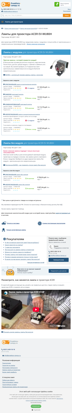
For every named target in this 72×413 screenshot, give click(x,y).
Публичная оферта (8, 380)
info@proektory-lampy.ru (10, 11)
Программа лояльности (10, 368)
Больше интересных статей (35, 262)
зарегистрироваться (63, 213)
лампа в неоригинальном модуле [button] (22, 114)
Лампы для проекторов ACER (28, 28)
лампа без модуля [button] (16, 174)
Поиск (67, 15)
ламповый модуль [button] (14, 94)
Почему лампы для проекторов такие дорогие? (21, 254)
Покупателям (6, 363)
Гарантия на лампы (8, 365)
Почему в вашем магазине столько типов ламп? (21, 257)
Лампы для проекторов (11, 28)
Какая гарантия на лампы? (14, 245)
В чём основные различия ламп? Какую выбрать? (22, 242)
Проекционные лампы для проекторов (14, 387)
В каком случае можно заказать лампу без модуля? (22, 259)
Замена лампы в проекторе (11, 370)
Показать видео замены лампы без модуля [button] (18, 332)
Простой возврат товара (10, 382)
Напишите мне (58, 260)
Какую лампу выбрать (9, 372)
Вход (69, 9)
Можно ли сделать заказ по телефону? (18, 252)
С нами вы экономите (12, 247)
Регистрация (67, 11)
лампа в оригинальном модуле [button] (20, 84)
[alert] (36, 400)
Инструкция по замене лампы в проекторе (19, 250)
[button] (36, 410)
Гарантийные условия (9, 384)
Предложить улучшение (58, 271)
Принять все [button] (36, 406)
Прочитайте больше (36, 402)
